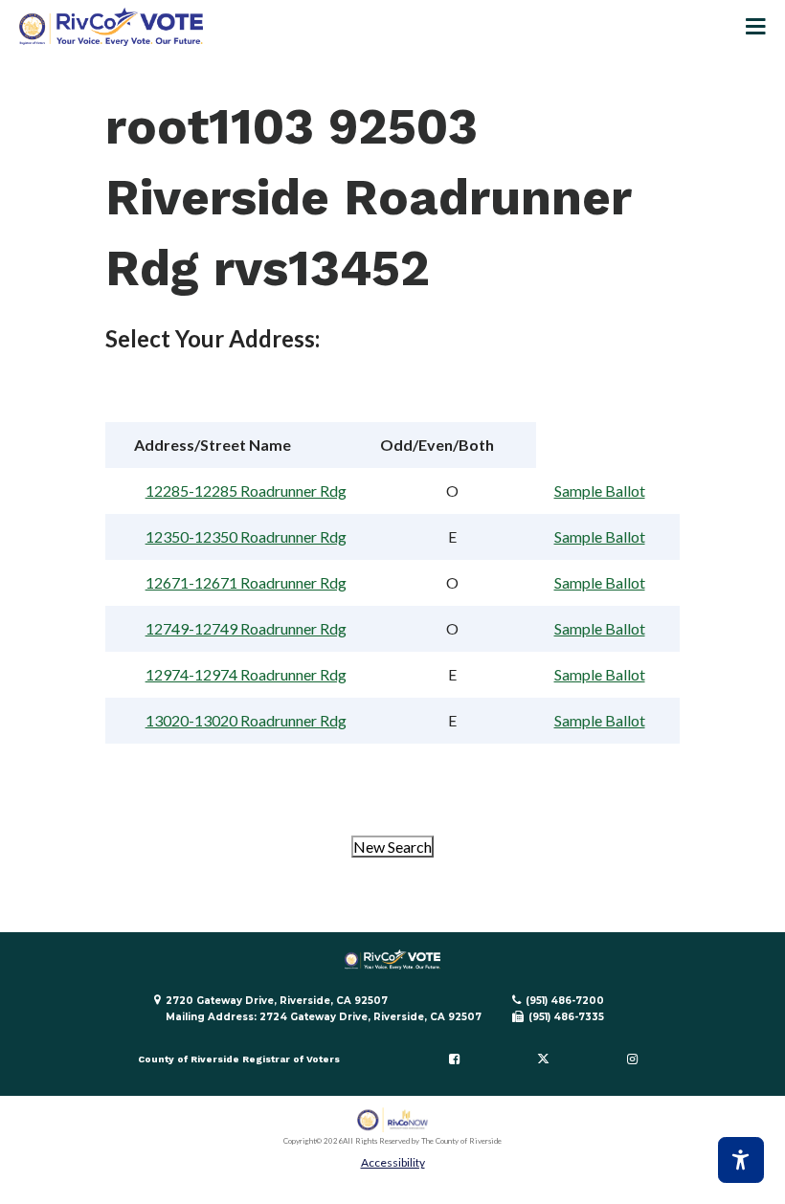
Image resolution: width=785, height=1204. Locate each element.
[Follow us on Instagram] (632, 1059)
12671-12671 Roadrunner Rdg (246, 582)
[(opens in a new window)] (393, 1120)
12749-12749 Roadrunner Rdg (246, 628)
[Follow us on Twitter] (542, 1059)
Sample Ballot (599, 490)
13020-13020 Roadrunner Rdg (246, 720)
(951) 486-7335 (566, 1017)
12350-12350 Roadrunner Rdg (246, 536)
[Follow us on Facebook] (454, 1059)
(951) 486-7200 (565, 1000)
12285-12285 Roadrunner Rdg (246, 490)
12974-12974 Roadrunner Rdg (246, 674)
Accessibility (393, 1162)
